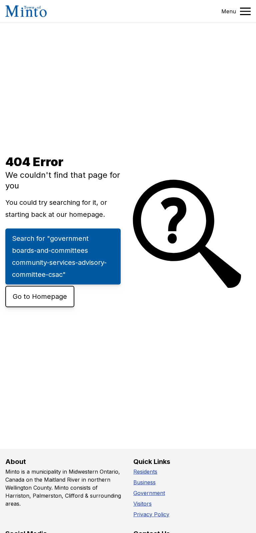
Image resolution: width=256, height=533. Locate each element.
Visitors (142, 503)
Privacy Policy (151, 514)
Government (149, 493)
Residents (145, 471)
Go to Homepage (40, 297)
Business (144, 482)
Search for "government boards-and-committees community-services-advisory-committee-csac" (59, 256)
